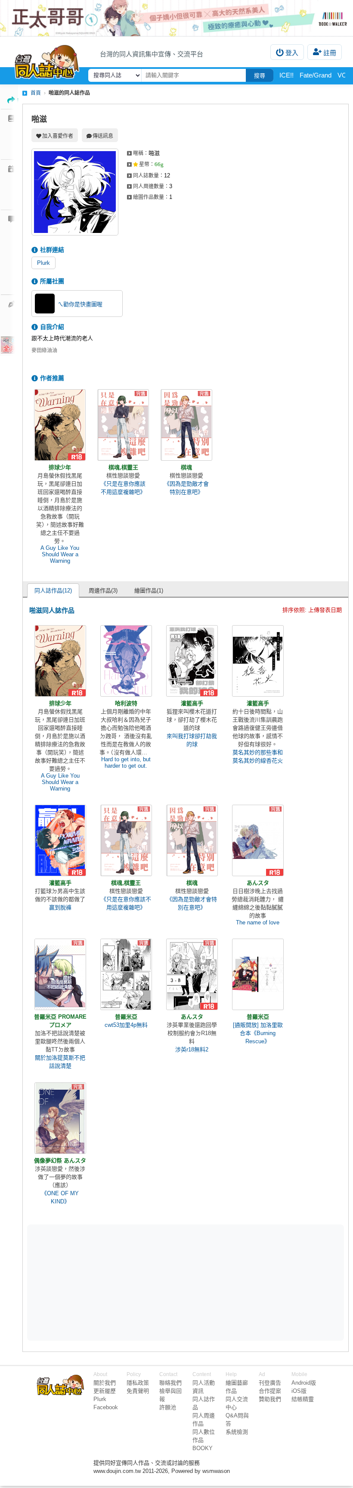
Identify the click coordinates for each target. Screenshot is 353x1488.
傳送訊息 (103, 136)
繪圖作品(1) (148, 590)
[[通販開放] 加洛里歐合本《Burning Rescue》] (258, 974)
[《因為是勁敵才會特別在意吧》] (186, 425)
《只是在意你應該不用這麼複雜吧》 (123, 487)
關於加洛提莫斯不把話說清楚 (60, 1061)
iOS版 (299, 1391)
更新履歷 (104, 1391)
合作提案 (270, 1391)
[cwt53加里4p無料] (126, 974)
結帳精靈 (302, 1399)
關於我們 (104, 1383)
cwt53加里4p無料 (126, 1025)
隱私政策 (138, 1383)
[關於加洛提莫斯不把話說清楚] (60, 974)
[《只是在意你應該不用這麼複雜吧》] (123, 425)
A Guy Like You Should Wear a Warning (59, 554)
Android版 (303, 1383)
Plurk (43, 263)
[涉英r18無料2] (192, 974)
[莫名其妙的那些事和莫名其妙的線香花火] (258, 661)
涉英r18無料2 (191, 1049)
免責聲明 (138, 1391)
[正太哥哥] (176, 18)
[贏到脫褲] (60, 840)
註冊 (329, 52)
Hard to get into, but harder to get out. (126, 762)
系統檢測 (237, 1432)
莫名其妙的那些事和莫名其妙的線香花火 (257, 756)
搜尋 (259, 75)
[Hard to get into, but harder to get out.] (126, 661)
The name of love (257, 922)
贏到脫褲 (60, 907)
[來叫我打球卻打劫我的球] (192, 661)
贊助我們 (270, 1399)
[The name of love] (258, 840)
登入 (291, 52)
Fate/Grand (315, 75)
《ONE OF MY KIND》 (60, 1197)
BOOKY (202, 1448)
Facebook (105, 1407)
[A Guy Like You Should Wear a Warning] (60, 425)
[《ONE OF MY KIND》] (60, 1118)
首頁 (36, 93)
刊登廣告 (270, 1383)
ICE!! (286, 75)
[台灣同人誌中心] (46, 60)
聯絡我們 (170, 1383)
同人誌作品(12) (53, 590)
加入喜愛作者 (57, 136)
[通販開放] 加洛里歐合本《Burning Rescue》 (258, 1033)
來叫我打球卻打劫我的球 (192, 740)
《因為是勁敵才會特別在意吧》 (186, 487)
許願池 (167, 1407)
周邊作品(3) (103, 590)
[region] (118, 1282)
